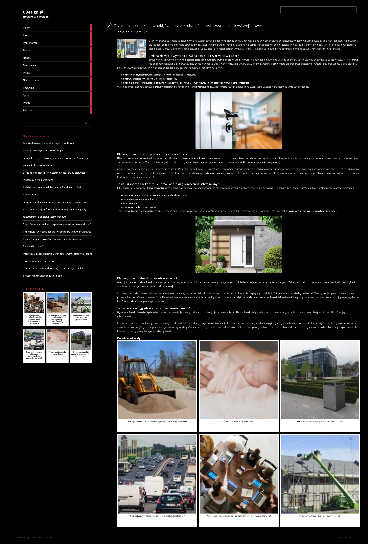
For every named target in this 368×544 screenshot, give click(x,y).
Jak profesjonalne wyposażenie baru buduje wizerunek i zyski (55, 202)
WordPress (51, 537)
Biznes (133, 31)
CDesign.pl (33, 12)
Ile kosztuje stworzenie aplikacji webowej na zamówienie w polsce (57, 231)
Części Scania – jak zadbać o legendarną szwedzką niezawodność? (57, 224)
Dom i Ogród (142, 31)
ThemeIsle (349, 537)
